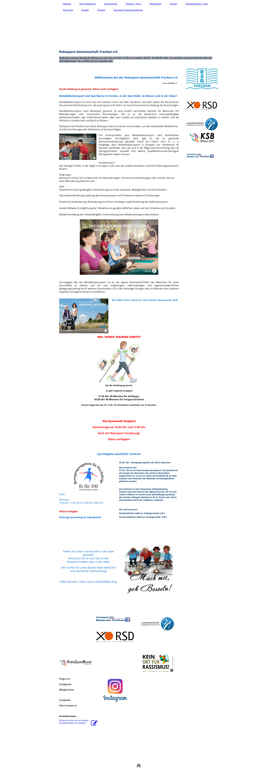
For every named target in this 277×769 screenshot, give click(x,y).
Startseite (67, 4)
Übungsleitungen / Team (197, 4)
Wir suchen (68, 10)
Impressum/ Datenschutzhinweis (128, 10)
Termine (173, 4)
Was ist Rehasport (87, 4)
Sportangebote (110, 4)
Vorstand (101, 10)
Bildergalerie (155, 4)
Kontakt (85, 10)
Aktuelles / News (133, 4)
